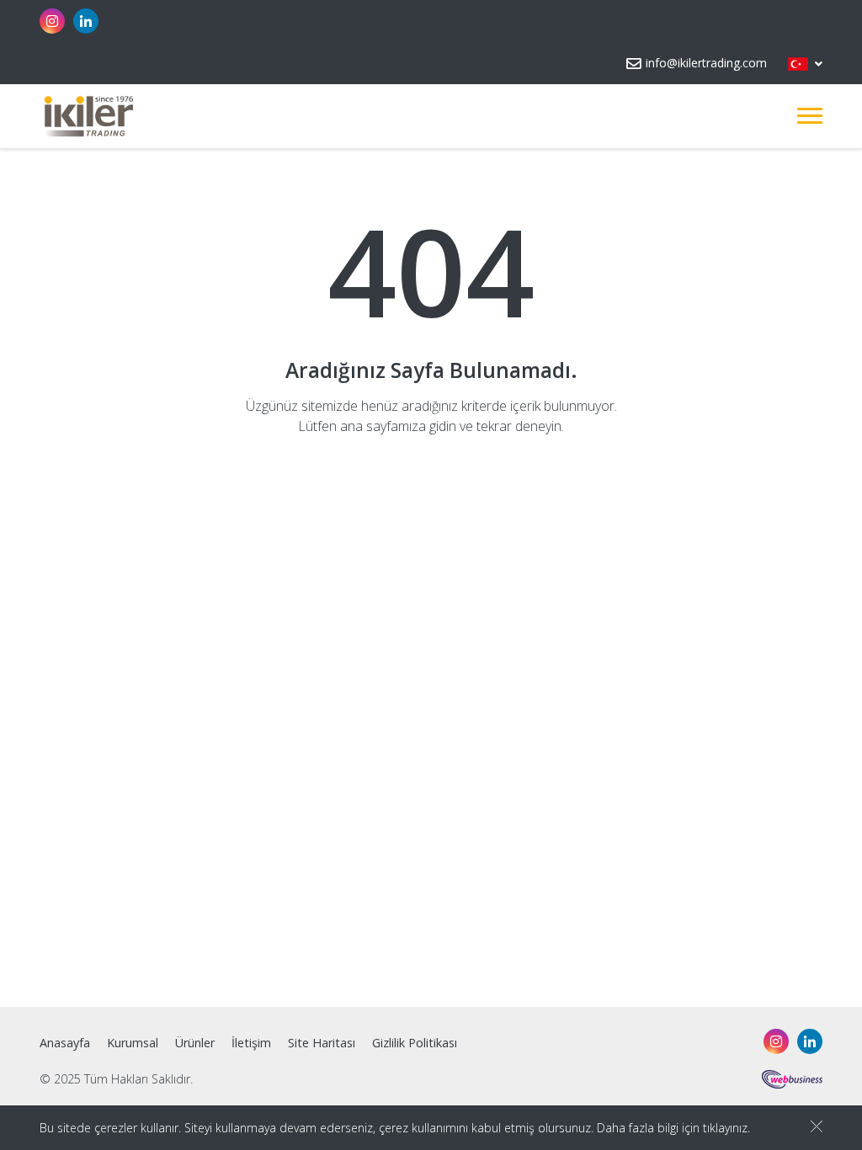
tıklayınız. (726, 1128)
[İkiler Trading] (88, 116)
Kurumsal (132, 1043)
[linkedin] (85, 21)
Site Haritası (321, 1043)
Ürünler (195, 1043)
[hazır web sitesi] (792, 1078)
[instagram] (52, 21)
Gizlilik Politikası (414, 1043)
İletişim (251, 1043)
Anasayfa (65, 1043)
